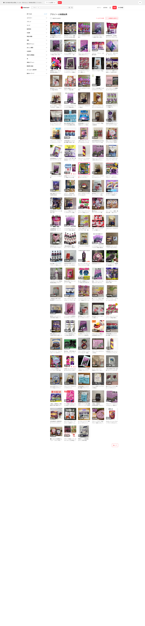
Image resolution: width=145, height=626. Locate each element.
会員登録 (105, 7)
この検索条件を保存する (113, 18)
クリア (45, 14)
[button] (38, 8)
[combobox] (52, 7)
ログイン (99, 7)
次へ (114, 445)
